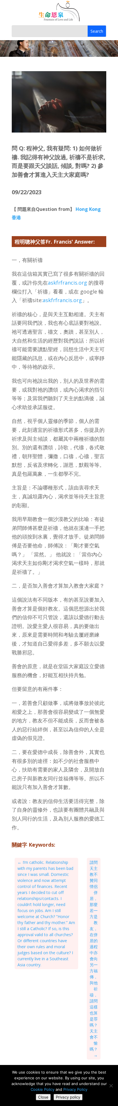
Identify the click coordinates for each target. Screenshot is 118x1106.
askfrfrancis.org (67, 282)
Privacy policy (68, 1097)
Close (43, 1097)
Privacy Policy (75, 1089)
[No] (111, 1085)
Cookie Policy (42, 1089)
